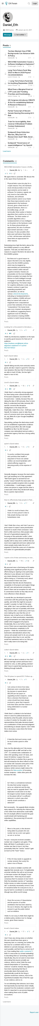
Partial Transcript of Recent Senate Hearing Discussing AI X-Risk (21, 113)
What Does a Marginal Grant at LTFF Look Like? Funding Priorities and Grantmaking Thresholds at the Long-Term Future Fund (20, 94)
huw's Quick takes (11, 356)
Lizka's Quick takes (11, 650)
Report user (34, 1012)
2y (17, 330)
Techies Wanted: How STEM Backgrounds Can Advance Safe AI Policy (21, 53)
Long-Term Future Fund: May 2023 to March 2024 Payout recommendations (19, 72)
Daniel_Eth (11, 58)
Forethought (12, 66)
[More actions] (34, 58)
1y (21, 170)
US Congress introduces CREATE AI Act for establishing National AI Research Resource (21, 102)
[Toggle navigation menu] (3, 3)
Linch (9, 77)
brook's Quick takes (11, 928)
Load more (7, 151)
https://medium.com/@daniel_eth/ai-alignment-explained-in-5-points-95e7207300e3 (16, 345)
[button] (5, 170)
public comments (25, 951)
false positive (18, 770)
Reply (6, 321)
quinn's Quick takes (11, 444)
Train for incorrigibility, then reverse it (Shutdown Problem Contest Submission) (20, 123)
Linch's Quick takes (11, 382)
